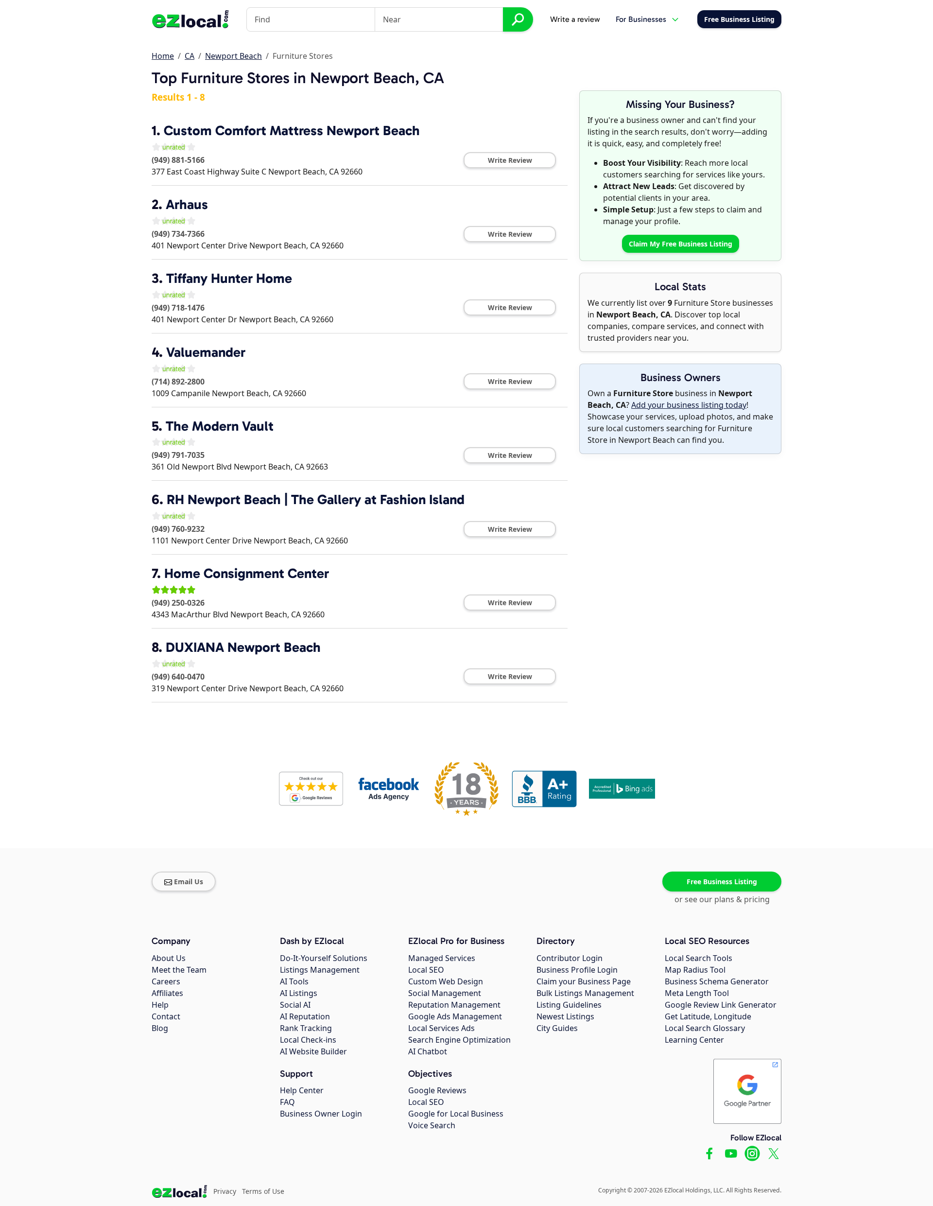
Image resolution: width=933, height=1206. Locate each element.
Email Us (188, 881)
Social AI (295, 1004)
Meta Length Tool (697, 993)
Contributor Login (569, 958)
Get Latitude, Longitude (708, 1016)
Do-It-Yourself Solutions (323, 958)
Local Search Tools (698, 958)
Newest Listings (565, 1016)
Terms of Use (263, 1191)
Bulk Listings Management (585, 993)
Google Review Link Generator (721, 1004)
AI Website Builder (313, 1051)
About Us (169, 958)
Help (160, 1004)
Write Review (510, 160)
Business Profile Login (577, 969)
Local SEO (426, 969)
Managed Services (441, 958)
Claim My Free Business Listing (680, 243)
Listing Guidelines (569, 1004)
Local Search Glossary (705, 1028)
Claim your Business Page (583, 981)
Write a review (575, 19)
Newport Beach (233, 56)
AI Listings (298, 993)
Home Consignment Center (246, 573)
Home (163, 56)
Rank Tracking (306, 1028)
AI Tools (294, 981)
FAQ (287, 1102)
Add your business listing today (688, 405)
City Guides (557, 1028)
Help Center (302, 1090)
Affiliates (167, 993)
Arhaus (187, 204)
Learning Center (694, 1039)
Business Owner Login (321, 1113)
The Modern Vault (220, 426)
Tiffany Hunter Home (229, 278)
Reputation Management (454, 1004)
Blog (160, 1028)
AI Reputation (305, 1016)
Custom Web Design (445, 981)
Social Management (444, 993)
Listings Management (320, 969)
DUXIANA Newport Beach (243, 647)
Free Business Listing (722, 881)
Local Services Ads (441, 1028)
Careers (166, 981)
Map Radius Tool (695, 969)
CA (189, 56)
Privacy (224, 1191)
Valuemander (205, 352)
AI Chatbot (427, 1051)
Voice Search (431, 1125)
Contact (166, 1016)
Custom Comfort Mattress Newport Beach (292, 130)
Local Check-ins (308, 1039)
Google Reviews (437, 1090)
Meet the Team (179, 969)
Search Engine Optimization (459, 1039)
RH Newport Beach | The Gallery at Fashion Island (316, 499)
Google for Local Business (455, 1113)
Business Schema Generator (717, 981)
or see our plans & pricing (722, 899)
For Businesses (641, 19)
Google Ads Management (455, 1016)
